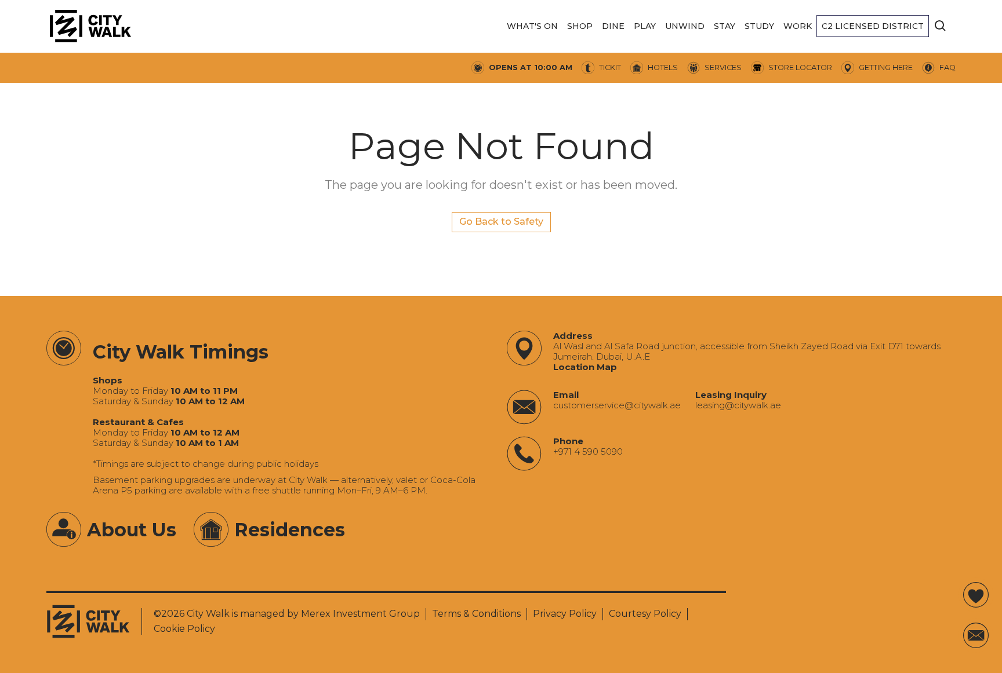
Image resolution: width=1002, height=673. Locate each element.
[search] (940, 26)
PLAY (645, 26)
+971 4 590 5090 (588, 452)
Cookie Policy (184, 628)
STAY (724, 26)
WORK (797, 26)
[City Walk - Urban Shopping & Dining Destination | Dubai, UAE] (90, 26)
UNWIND (685, 26)
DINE (613, 26)
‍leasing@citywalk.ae (738, 405)
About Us (131, 529)
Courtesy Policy (645, 613)
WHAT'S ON (532, 26)
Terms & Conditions (476, 613)
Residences (289, 529)
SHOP (580, 26)
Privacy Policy (565, 613)
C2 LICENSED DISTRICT (873, 26)
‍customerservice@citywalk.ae (617, 405)
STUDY (759, 26)
